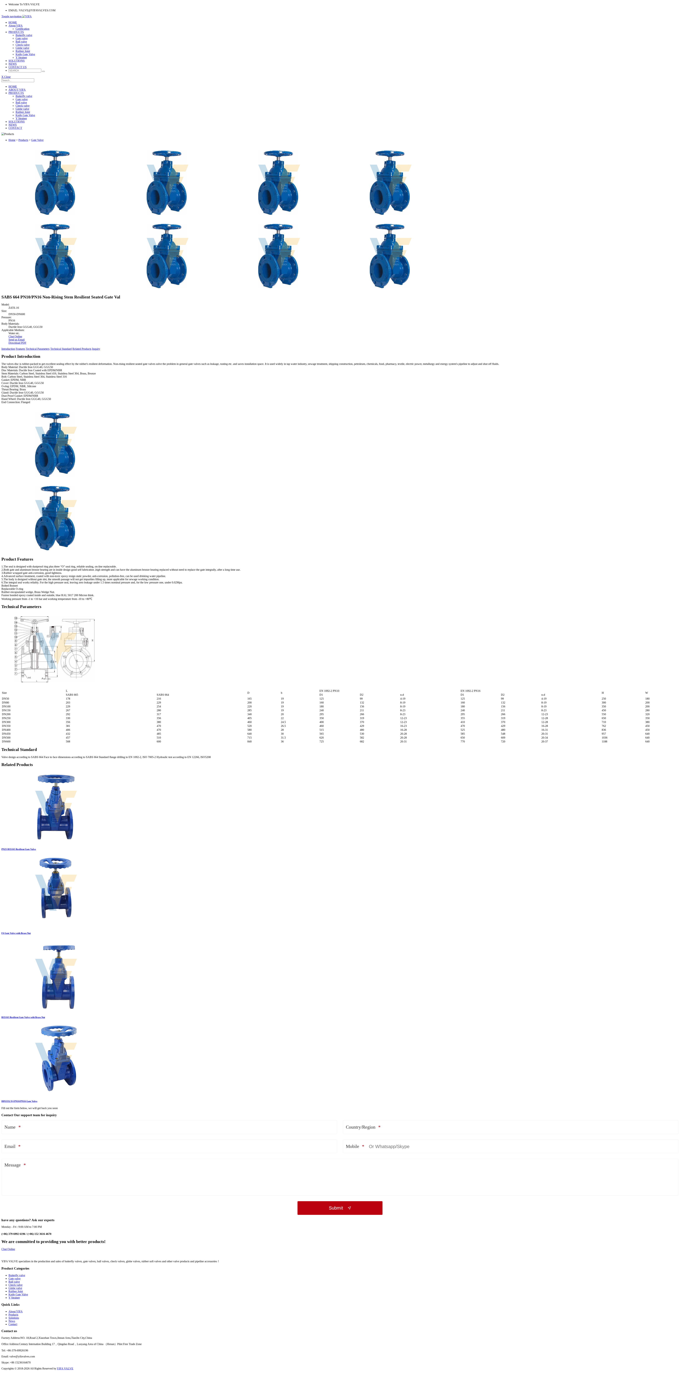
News (11, 1321)
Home (11, 140)
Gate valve (22, 38)
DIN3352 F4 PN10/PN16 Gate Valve (19, 1101)
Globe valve (22, 47)
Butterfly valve (24, 35)
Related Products (81, 348)
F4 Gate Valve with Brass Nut (16, 933)
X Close (6, 76)
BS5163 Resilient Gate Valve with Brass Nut (23, 1017)
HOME (12, 22)
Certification (22, 28)
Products (23, 140)
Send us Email (16, 339)
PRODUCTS (16, 31)
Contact (12, 1324)
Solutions (13, 1317)
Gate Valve (37, 140)
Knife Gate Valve (25, 54)
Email (9, 1146)
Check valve (23, 44)
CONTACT (15, 127)
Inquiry (96, 348)
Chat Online (15, 336)
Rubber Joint (23, 51)
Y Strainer (21, 57)
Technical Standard (61, 348)
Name (10, 1127)
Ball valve (21, 41)
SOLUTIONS (16, 60)
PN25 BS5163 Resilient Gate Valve (18, 849)
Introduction (8, 348)
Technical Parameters (38, 348)
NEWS (12, 63)
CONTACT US (17, 67)
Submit (336, 1207)
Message (12, 1165)
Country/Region (360, 1127)
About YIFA (15, 25)
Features (20, 348)
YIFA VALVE (65, 1368)
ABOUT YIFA (17, 89)
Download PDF (17, 342)
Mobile (352, 1146)
